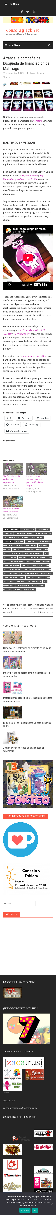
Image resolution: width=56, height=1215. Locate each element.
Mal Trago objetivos (34, 569)
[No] (52, 1203)
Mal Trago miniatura (32, 565)
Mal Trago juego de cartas (32, 557)
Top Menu (13, 3)
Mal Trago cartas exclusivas (27, 549)
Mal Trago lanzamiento (38, 561)
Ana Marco (31, 541)
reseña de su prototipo (34, 356)
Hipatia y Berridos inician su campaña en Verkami (14, 608)
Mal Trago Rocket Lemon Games (36, 573)
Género (8, 533)
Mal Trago (31, 545)
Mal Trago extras (33, 553)
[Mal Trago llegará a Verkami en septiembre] (13, 469)
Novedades (37, 537)
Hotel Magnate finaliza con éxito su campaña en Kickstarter (40, 608)
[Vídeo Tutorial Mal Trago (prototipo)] (13, 501)
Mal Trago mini (12, 565)
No (35, 1210)
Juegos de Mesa (43, 533)
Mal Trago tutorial (14, 577)
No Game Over (34, 581)
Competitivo (28, 529)
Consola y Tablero (23, 30)
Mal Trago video (35, 577)
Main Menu (14, 45)
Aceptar (25, 1210)
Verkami (37, 120)
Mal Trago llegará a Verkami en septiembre (11, 479)
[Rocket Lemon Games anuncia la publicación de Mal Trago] (36, 469)
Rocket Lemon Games (24, 590)
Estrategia (42, 529)
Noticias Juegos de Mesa (16, 537)
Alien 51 (19, 541)
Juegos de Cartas (24, 533)
